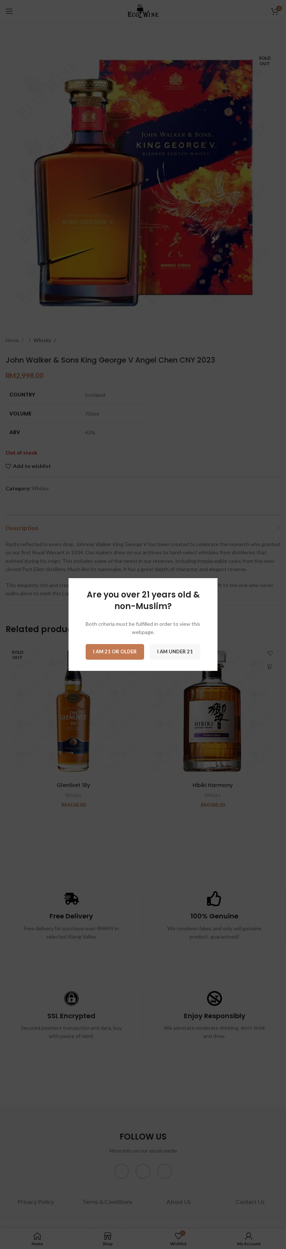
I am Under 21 (175, 651)
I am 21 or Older (115, 651)
